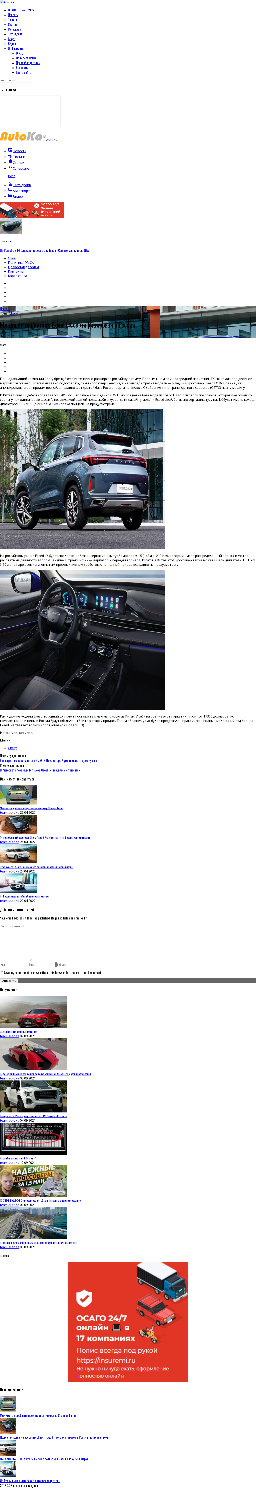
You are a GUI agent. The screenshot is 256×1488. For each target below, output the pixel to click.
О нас (19, 53)
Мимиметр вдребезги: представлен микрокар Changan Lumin (38, 1415)
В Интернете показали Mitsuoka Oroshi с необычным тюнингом (40, 770)
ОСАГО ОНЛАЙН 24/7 (21, 10)
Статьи (12, 24)
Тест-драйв (15, 34)
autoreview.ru (25, 733)
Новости (13, 14)
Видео (12, 43)
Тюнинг (12, 19)
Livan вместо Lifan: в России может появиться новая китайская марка (44, 1459)
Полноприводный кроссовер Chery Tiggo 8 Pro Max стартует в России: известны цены (54, 1437)
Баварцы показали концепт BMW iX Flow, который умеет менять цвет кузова (48, 760)
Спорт (11, 38)
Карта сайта (23, 72)
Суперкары (14, 29)
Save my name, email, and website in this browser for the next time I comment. (53, 972)
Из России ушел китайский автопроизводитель (30, 1480)
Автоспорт (19, 191)
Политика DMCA (26, 58)
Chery (13, 313)
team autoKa (9, 812)
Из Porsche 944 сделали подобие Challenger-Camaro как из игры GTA (44, 250)
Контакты (22, 67)
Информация (16, 48)
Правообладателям (28, 62)
